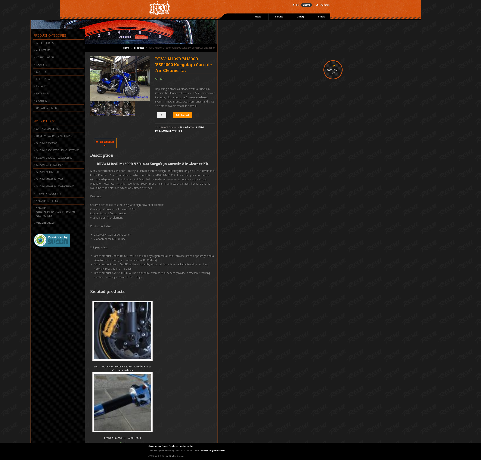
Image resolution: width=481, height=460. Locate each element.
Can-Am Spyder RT (48, 128)
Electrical (43, 79)
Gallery (300, 16)
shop (150, 446)
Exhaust (42, 86)
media (182, 446)
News (258, 16)
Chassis (41, 64)
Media (321, 16)
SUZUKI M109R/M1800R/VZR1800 (55, 186)
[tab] (105, 143)
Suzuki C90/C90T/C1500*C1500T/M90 (57, 150)
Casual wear (45, 57)
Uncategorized (46, 108)
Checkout (324, 5)
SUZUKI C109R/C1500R (49, 165)
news (165, 446)
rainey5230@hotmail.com (213, 451)
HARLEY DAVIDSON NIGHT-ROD (54, 136)
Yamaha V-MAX (45, 223)
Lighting (42, 100)
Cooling (41, 72)
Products (139, 47)
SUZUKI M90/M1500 (47, 172)
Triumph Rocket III (48, 193)
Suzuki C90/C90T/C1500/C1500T (55, 157)
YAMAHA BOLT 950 (47, 201)
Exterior (42, 93)
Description (106, 141)
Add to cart (182, 115)
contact (190, 446)
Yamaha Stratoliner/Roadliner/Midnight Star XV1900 (58, 212)
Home (126, 47)
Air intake (185, 127)
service (158, 446)
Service (279, 16)
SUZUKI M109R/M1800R (49, 179)
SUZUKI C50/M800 (46, 143)
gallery (173, 446)
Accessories (45, 43)
